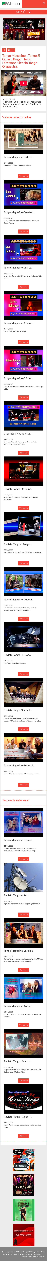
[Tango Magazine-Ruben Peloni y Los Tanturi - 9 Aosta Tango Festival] (23, 747)
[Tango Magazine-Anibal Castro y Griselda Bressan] (23, 988)
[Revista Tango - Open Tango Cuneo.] (23, 1099)
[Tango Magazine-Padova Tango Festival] (23, 139)
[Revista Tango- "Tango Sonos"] (23, 526)
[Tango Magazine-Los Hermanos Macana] (23, 933)
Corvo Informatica (38, 1256)
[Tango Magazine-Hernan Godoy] (23, 822)
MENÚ (21, 12)
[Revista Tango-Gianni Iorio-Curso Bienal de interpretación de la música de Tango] (23, 692)
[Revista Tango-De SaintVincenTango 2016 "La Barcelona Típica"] (23, 471)
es (44, 3)
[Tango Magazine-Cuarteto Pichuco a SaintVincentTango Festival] (23, 194)
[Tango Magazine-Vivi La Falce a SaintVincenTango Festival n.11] (23, 249)
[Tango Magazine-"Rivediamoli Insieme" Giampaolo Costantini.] (23, 581)
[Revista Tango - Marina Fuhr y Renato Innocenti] (23, 1043)
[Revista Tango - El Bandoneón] (23, 637)
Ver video (23, 176)
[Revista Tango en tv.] (23, 877)
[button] (23, 139)
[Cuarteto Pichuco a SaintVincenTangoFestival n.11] (23, 416)
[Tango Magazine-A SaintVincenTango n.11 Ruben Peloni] (23, 360)
